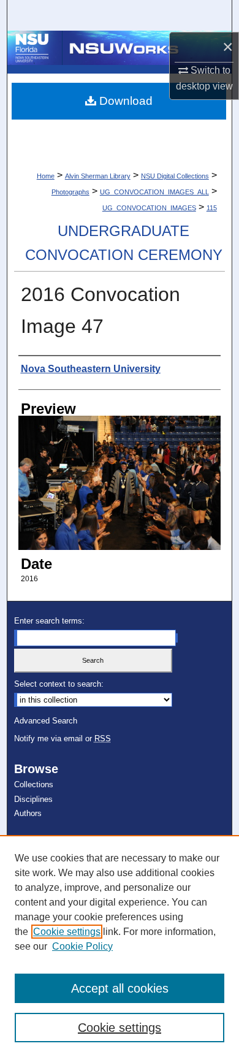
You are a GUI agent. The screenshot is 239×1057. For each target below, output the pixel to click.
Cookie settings (67, 931)
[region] (119, 946)
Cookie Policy (82, 946)
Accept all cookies (120, 988)
